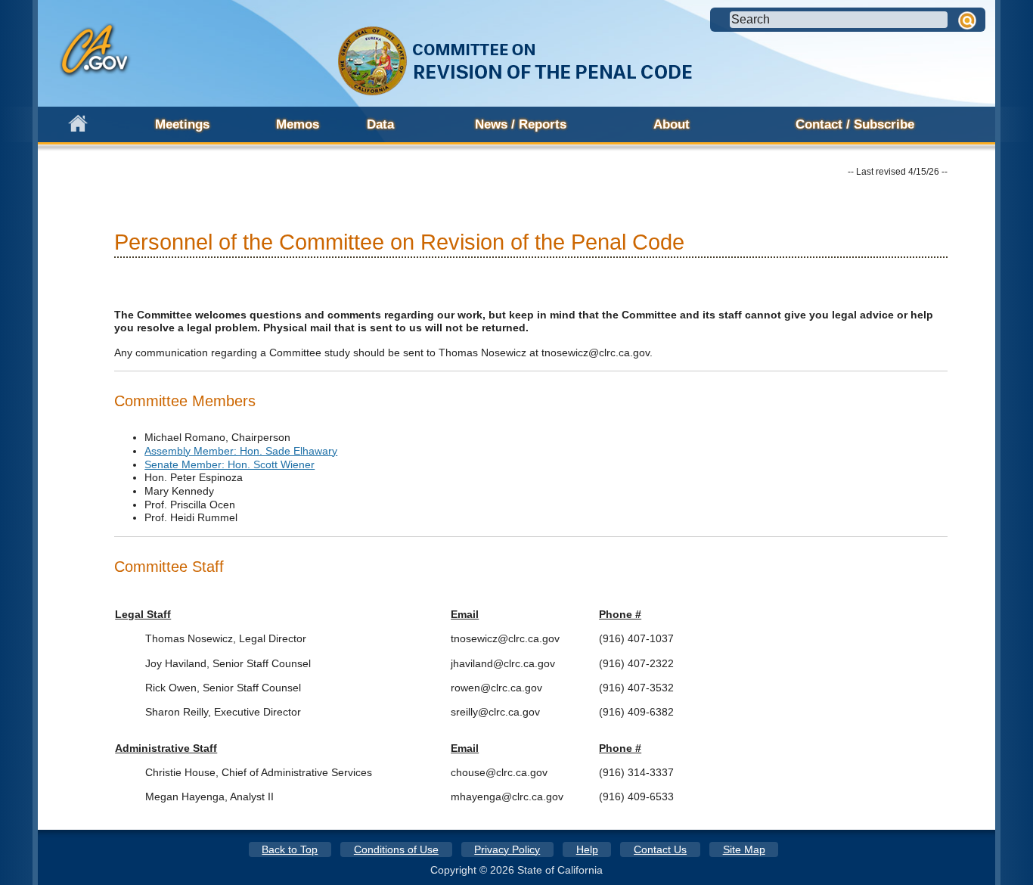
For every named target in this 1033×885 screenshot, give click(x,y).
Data (380, 124)
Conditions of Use (396, 849)
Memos (297, 124)
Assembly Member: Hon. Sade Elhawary (240, 451)
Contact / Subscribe (855, 124)
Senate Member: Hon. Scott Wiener (229, 464)
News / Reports (520, 124)
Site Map (744, 849)
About (671, 124)
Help (587, 849)
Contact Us (660, 849)
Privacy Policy (507, 849)
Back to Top (290, 849)
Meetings (182, 124)
